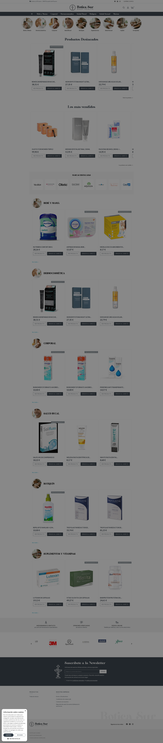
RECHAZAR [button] (20, 735)
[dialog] (81, 371)
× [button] (25, 710)
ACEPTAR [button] (8, 735)
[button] (14, 739)
